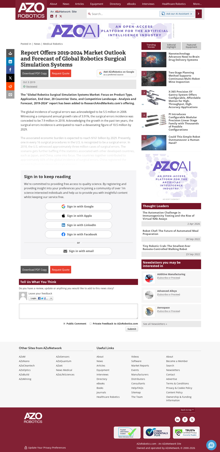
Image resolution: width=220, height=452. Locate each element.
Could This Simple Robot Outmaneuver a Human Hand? (184, 140)
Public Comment (76, 323)
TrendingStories (151, 46)
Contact (170, 374)
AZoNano (24, 361)
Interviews (102, 374)
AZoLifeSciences (65, 374)
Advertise (171, 379)
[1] (153, 59)
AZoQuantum (63, 361)
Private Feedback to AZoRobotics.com (115, 323)
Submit (132, 329)
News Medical (64, 370)
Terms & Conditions (177, 383)
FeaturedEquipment (191, 46)
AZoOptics (25, 370)
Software (136, 361)
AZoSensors (62, 356)
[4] (153, 119)
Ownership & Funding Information (178, 398)
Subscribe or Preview (168, 277)
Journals (101, 392)
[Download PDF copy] (10, 53)
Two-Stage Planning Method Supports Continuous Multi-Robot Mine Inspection (184, 77)
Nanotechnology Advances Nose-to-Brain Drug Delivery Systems (184, 56)
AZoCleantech (27, 365)
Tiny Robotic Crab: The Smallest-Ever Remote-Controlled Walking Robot (166, 247)
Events (135, 370)
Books (100, 388)
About (100, 356)
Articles (101, 365)
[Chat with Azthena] (211, 445)
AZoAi (59, 365)
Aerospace (163, 307)
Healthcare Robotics (108, 396)
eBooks (101, 383)
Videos (135, 356)
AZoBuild (24, 374)
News (37, 43)
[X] (10, 78)
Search (170, 365)
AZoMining (25, 379)
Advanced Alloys (167, 291)
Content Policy (174, 392)
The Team (137, 396)
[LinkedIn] (10, 61)
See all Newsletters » (155, 324)
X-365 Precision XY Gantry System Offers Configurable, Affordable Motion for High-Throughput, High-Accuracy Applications (185, 99)
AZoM (22, 356)
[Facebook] (10, 70)
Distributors (138, 379)
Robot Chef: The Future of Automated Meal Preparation (171, 232)
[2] (153, 78)
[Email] (10, 94)
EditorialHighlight (171, 46)
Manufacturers (139, 374)
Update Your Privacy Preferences (47, 447)
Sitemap (136, 392)
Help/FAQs (137, 388)
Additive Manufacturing (171, 274)
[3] (153, 97)
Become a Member (177, 361)
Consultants (138, 383)
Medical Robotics (53, 43)
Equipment (103, 370)
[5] (153, 142)
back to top (186, 409)
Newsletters (173, 370)
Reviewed (31, 86)
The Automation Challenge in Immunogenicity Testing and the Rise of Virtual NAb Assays (168, 215)
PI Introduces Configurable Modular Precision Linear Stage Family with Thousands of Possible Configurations (184, 121)
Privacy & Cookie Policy (179, 388)
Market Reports (140, 365)
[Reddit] (10, 86)
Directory (102, 379)
